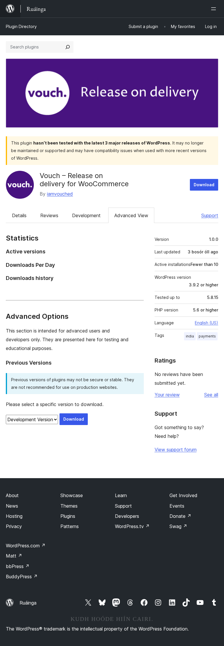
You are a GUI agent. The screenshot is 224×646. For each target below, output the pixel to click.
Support (209, 215)
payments (207, 336)
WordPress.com (26, 546)
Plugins (67, 516)
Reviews (49, 215)
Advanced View (131, 215)
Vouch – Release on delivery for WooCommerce (84, 179)
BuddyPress (22, 576)
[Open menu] (214, 9)
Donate (180, 516)
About (12, 495)
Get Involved (183, 495)
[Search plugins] (68, 47)
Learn (121, 495)
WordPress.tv (132, 526)
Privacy (14, 526)
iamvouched (60, 194)
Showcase (71, 495)
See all (211, 395)
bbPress (17, 566)
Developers (127, 516)
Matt (14, 556)
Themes (69, 506)
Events (176, 506)
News (12, 506)
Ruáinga (28, 603)
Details (19, 215)
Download (204, 184)
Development (86, 215)
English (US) (206, 322)
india (190, 336)
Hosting (14, 516)
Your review (167, 395)
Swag (178, 526)
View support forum (176, 449)
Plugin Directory (21, 26)
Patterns (69, 526)
